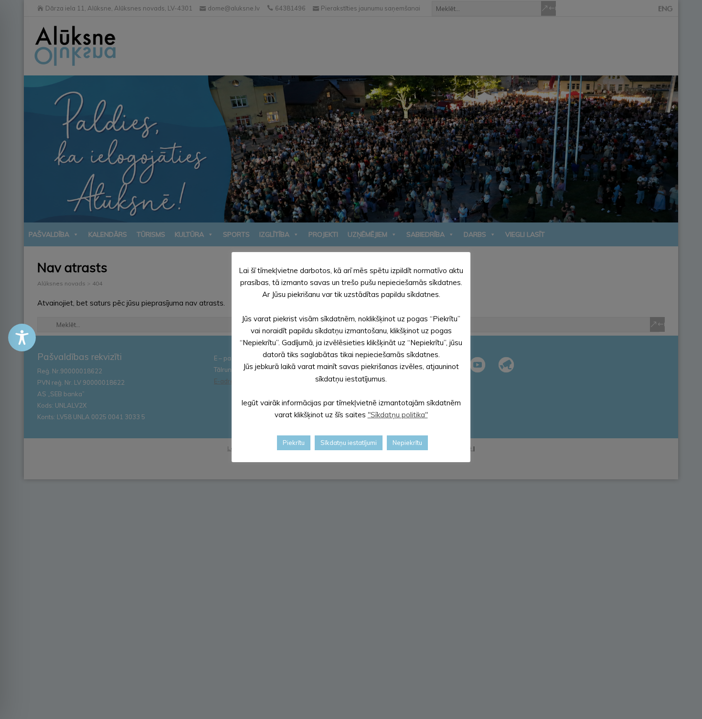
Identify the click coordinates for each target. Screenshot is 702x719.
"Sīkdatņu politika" (398, 414)
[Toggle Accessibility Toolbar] (22, 337)
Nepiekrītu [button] (407, 442)
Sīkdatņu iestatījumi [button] (348, 442)
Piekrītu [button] (294, 442)
